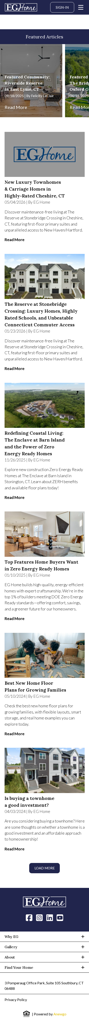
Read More (16, 107)
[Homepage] (21, 7)
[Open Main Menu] (81, 7)
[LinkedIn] (49, 917)
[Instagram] (39, 917)
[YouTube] (60, 917)
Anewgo (59, 1014)
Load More (44, 868)
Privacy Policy (16, 999)
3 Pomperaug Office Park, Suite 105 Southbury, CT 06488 (44, 985)
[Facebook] (29, 917)
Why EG (11, 936)
